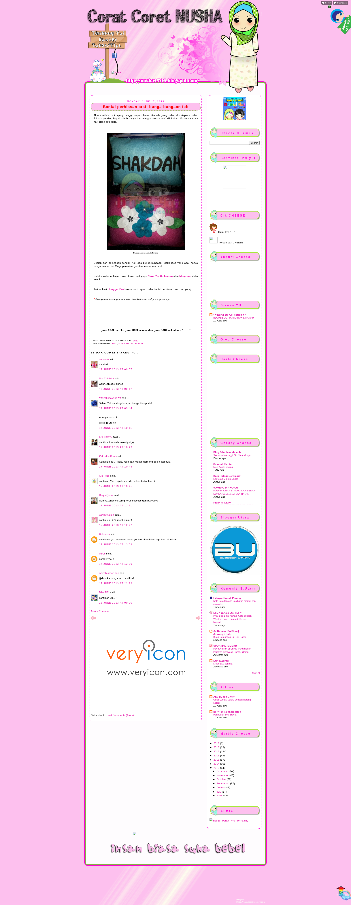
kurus (102, 553)
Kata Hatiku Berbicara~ (227, 475)
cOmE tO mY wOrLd (225, 487)
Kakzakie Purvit (108, 456)
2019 (217, 743)
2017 (217, 751)
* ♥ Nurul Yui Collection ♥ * (229, 314)
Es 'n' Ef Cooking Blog (227, 711)
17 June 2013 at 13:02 (115, 544)
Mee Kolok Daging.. (223, 467)
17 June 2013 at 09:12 (115, 388)
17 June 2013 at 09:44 (115, 408)
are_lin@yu (105, 436)
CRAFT (114, 343)
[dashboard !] (340, 3)
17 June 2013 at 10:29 (115, 447)
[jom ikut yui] (326, 3)
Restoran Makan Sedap (225, 479)
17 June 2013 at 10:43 (115, 466)
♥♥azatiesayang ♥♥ (110, 397)
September (223, 783)
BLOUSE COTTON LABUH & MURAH (233, 317)
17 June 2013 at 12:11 (115, 505)
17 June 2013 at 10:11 (115, 427)
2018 (217, 747)
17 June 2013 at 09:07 (115, 369)
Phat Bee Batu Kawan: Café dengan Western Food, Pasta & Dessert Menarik (232, 619)
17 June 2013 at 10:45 (115, 486)
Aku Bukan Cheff (224, 696)
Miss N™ (104, 592)
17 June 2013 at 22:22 (115, 583)
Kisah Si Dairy (222, 502)
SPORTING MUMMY (225, 645)
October (222, 779)
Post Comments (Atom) (120, 715)
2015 (217, 759)
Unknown (104, 534)
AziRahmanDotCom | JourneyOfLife (226, 632)
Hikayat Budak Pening (227, 598)
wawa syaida (106, 514)
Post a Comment (100, 611)
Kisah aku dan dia (222, 663)
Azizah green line (109, 572)
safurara (104, 359)
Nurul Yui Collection (130, 343)
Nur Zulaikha (106, 378)
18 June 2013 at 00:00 (115, 602)
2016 (217, 755)
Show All (256, 673)
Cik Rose (104, 475)
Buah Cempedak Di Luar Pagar (229, 637)
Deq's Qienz (106, 495)
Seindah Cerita (222, 464)
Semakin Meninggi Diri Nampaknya (231, 455)
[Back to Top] (343, 893)
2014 (217, 763)
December (223, 771)
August (221, 787)
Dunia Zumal (221, 660)
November (223, 775)
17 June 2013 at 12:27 (115, 525)
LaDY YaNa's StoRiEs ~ (227, 612)
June (220, 795)
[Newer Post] (93, 619)
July (219, 791)
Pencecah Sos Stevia (224, 714)
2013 (217, 767)
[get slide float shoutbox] (329, 7)
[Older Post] (198, 619)
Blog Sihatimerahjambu (227, 452)
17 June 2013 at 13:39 (115, 563)
